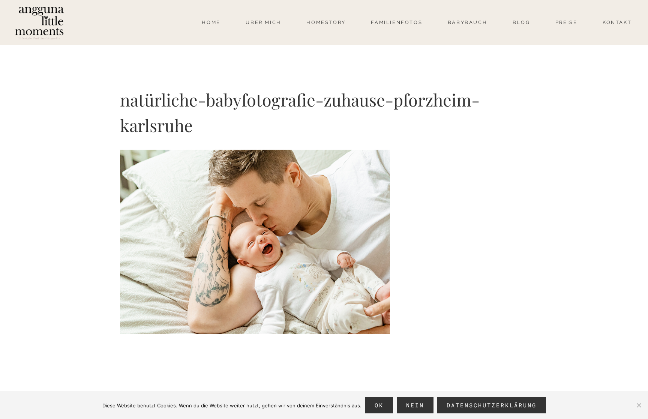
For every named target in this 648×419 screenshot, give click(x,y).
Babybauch (467, 22)
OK (379, 405)
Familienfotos (396, 22)
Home (211, 22)
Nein (415, 405)
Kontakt (617, 22)
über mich (263, 22)
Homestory (325, 22)
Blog (521, 22)
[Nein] (638, 405)
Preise (566, 22)
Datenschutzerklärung (492, 405)
